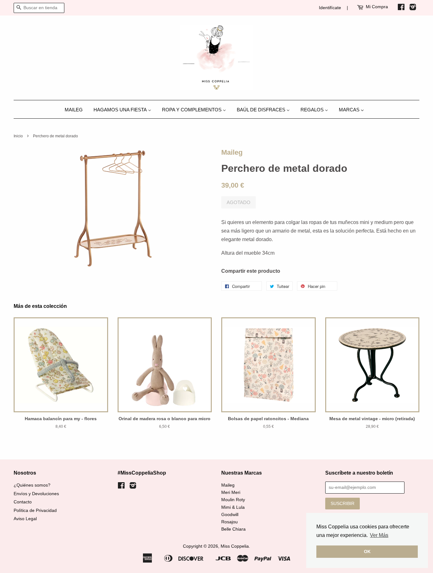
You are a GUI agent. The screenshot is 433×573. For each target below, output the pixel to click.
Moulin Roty (233, 499)
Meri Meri (230, 492)
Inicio (18, 136)
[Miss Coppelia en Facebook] (401, 8)
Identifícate (330, 7)
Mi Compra (377, 6)
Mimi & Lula (233, 507)
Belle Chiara (233, 529)
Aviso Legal (25, 518)
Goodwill (229, 514)
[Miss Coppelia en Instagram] (412, 8)
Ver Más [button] (379, 535)
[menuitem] (76, 109)
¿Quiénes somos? (32, 485)
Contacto (23, 502)
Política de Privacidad (35, 510)
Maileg (231, 152)
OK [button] (367, 551)
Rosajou (229, 522)
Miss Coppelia (235, 546)
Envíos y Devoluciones (36, 493)
